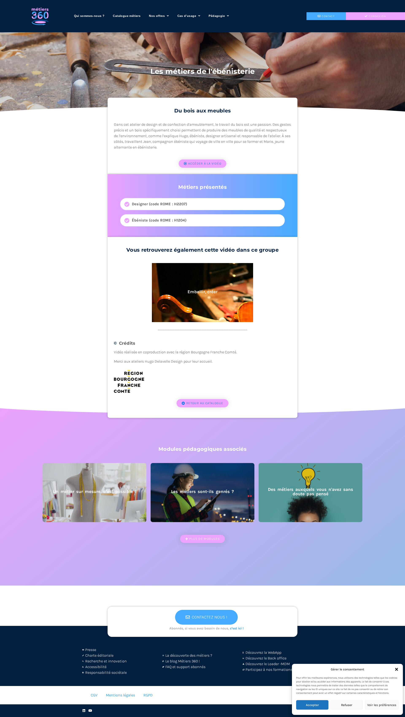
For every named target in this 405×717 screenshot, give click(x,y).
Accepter (312, 705)
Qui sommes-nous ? (89, 16)
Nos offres (157, 16)
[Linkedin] (83, 710)
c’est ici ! (237, 628)
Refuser (346, 705)
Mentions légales (120, 695)
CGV (94, 695)
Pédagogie (217, 16)
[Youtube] (90, 710)
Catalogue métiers (126, 16)
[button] (396, 669)
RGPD (148, 695)
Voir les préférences (381, 705)
